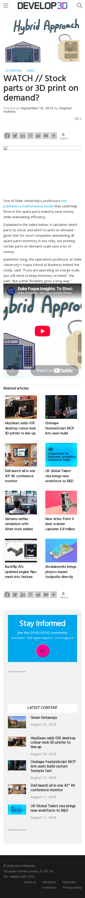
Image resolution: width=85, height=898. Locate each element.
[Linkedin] (22, 135)
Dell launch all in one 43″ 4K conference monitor (53, 788)
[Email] (45, 135)
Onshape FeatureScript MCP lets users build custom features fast (53, 767)
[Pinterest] (30, 135)
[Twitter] (15, 135)
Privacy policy (72, 887)
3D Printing (13, 71)
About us (30, 882)
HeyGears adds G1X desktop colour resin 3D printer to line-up (53, 743)
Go (42, 650)
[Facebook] (7, 135)
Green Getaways (44, 718)
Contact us (49, 887)
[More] (53, 135)
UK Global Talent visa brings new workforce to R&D (53, 809)
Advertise (49, 882)
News (30, 71)
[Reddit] (38, 135)
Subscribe (69, 882)
